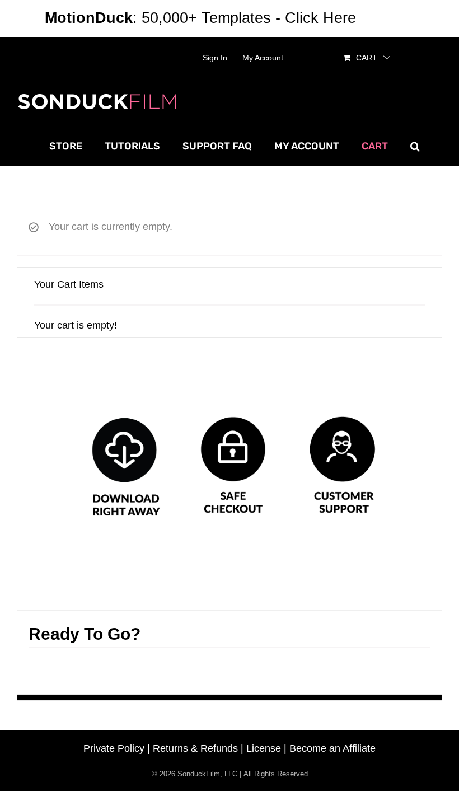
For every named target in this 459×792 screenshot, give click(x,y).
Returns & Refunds (195, 748)
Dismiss (387, 18)
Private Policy (113, 748)
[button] (415, 146)
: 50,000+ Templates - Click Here (200, 18)
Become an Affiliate (332, 748)
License (263, 748)
